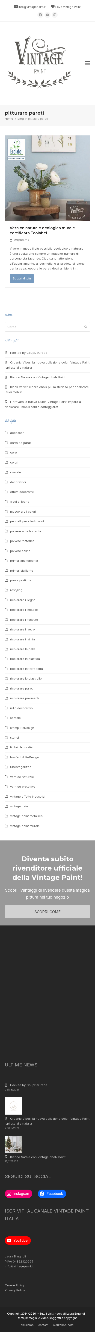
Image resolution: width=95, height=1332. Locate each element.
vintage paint (19, 806)
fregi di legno (19, 501)
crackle (15, 472)
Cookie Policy (14, 1285)
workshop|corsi (63, 1325)
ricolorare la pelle (23, 649)
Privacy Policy (15, 1290)
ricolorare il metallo (24, 609)
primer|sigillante (21, 570)
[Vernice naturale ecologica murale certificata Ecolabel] (47, 178)
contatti (43, 1325)
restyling (16, 590)
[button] (87, 63)
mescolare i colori (23, 511)
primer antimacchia (24, 560)
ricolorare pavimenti (24, 698)
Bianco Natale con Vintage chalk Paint (37, 377)
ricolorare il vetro (22, 629)
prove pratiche (20, 580)
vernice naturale (22, 777)
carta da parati (21, 443)
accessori (17, 433)
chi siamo (27, 1325)
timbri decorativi (21, 747)
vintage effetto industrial (27, 796)
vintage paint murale (25, 826)
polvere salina (20, 551)
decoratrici (18, 482)
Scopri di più (22, 278)
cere (13, 452)
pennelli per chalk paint (27, 521)
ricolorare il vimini (23, 639)
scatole (15, 718)
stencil (15, 737)
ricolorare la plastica (25, 659)
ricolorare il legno (23, 600)
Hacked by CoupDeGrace (28, 352)
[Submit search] (85, 327)
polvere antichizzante (25, 531)
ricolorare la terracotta (26, 669)
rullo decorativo (21, 708)
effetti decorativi (22, 492)
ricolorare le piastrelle (26, 678)
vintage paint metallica (26, 816)
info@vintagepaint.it (32, 7)
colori (14, 462)
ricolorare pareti (21, 688)
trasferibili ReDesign (24, 757)
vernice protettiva (23, 786)
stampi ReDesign (22, 728)
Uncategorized (20, 767)
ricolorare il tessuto (24, 619)
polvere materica (22, 541)
